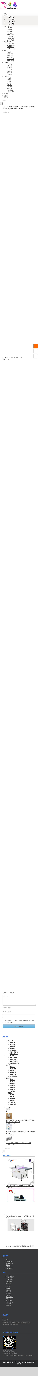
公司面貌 (11, 19)
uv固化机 (8, 1284)
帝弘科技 (8, 1291)
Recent (8, 1109)
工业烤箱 (8, 1266)
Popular (8, 1107)
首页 (7, 1259)
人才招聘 (11, 24)
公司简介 (11, 17)
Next (9, 112)
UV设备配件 (9, 1268)
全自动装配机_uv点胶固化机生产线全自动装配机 (18, 1143)
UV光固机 (8, 1283)
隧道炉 (8, 1265)
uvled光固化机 (10, 1276)
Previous (5, 112)
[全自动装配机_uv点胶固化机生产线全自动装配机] (9, 1141)
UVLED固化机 (9, 1263)
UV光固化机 (9, 1261)
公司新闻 (11, 22)
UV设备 (8, 1288)
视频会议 (8, 1298)
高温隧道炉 (9, 1305)
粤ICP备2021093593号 (23, 1362)
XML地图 (31, 1362)
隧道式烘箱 (9, 1300)
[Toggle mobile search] (1, 10)
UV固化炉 (8, 1286)
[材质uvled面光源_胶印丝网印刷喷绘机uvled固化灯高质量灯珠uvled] (9, 1130)
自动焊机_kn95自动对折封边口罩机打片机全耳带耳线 (19, 1246)
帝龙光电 (8, 1293)
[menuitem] (5, 13)
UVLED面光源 (9, 1279)
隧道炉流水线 (9, 1302)
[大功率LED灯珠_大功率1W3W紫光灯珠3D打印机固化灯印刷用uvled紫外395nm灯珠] (9, 1118)
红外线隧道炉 (9, 1297)
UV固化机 (5, 357)
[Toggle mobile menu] (0, 10)
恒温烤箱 (8, 1295)
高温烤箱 (8, 1304)
